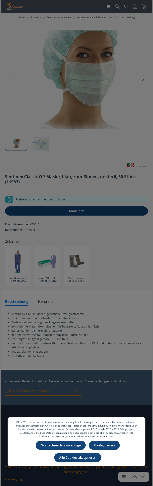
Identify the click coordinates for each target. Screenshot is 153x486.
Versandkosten (79, 467)
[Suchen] (117, 7)
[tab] (16, 302)
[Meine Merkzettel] (126, 7)
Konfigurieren (104, 445)
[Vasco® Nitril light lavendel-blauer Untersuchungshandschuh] (47, 261)
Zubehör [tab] (12, 241)
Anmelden (76, 211)
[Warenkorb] (144, 7)
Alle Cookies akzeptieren (77, 457)
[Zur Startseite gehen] (14, 6)
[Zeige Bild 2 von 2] (81, 130)
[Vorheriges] (10, 79)
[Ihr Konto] (135, 7)
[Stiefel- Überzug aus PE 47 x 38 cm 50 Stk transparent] (76, 261)
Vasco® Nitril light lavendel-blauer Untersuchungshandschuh (47, 280)
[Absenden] (77, 391)
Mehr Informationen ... (124, 422)
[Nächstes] (142, 79)
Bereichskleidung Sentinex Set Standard (17, 280)
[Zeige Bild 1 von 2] (72, 130)
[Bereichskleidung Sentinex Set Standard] (17, 261)
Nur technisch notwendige (61, 445)
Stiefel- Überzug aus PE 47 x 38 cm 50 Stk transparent (76, 280)
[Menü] (109, 7)
